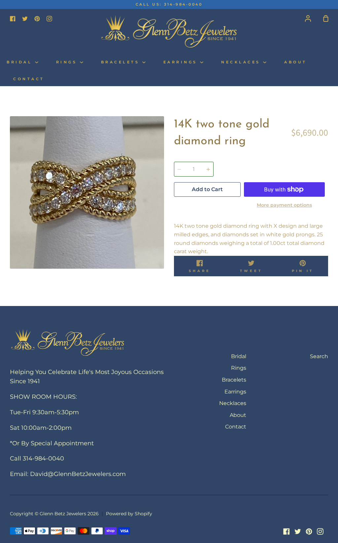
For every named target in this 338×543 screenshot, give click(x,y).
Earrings (181, 62)
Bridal (21, 62)
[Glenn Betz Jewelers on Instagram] (320, 531)
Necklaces (242, 62)
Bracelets (121, 62)
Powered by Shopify (129, 514)
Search (319, 356)
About (295, 62)
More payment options (284, 205)
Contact (29, 79)
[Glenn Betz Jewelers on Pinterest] (309, 531)
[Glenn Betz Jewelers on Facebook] (286, 531)
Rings (68, 62)
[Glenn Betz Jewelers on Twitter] (297, 531)
